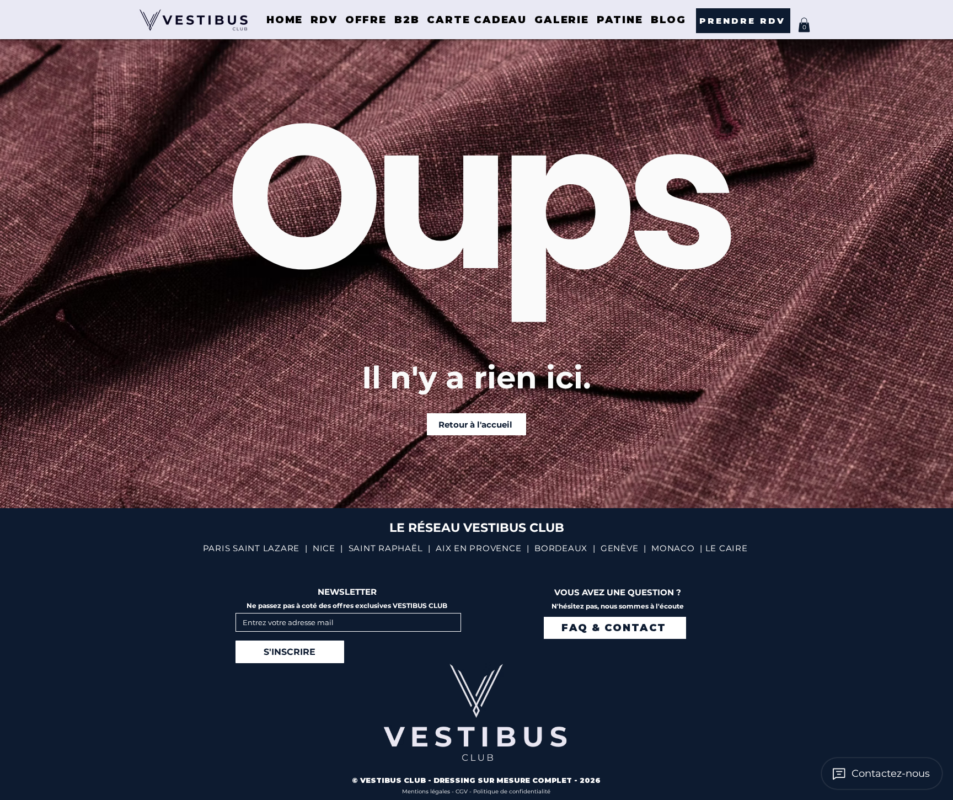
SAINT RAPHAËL (386, 548)
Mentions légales (427, 791)
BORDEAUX (560, 548)
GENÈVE (620, 548)
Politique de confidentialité (511, 791)
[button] (804, 25)
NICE (324, 548)
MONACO (673, 548)
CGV (462, 791)
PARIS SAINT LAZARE (251, 548)
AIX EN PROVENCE (478, 548)
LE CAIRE (726, 548)
